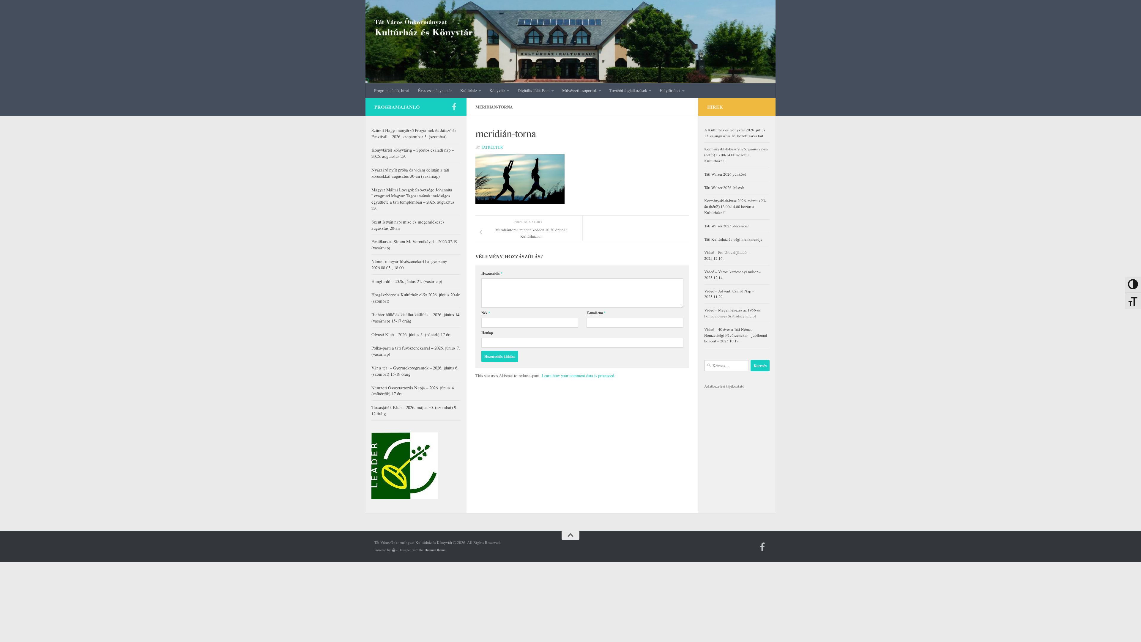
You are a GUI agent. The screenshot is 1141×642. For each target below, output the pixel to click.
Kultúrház (468, 90)
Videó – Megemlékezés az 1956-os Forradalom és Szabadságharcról (732, 313)
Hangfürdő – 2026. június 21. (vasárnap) (406, 281)
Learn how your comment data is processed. (578, 375)
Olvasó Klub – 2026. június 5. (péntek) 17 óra (411, 334)
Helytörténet (670, 90)
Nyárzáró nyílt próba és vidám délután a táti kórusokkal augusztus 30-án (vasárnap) (410, 173)
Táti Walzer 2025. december (726, 226)
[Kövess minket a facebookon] (454, 106)
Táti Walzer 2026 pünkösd (725, 174)
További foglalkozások (628, 90)
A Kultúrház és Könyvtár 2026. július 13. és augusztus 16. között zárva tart (734, 133)
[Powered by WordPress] (393, 550)
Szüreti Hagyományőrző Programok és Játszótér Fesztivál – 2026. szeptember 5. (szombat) (413, 133)
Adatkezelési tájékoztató (724, 386)
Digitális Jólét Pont (534, 90)
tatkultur (492, 147)
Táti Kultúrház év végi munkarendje (733, 239)
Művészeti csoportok (579, 90)
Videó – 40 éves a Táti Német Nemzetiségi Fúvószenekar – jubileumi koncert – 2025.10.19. (735, 335)
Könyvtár (497, 90)
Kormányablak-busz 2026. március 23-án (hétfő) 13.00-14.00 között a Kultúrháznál (735, 206)
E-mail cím (596, 312)
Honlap (487, 332)
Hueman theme (435, 550)
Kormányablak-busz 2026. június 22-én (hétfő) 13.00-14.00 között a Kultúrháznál (736, 154)
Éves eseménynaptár (435, 90)
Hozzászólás (491, 273)
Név (485, 312)
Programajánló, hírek (392, 90)
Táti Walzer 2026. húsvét (724, 187)
